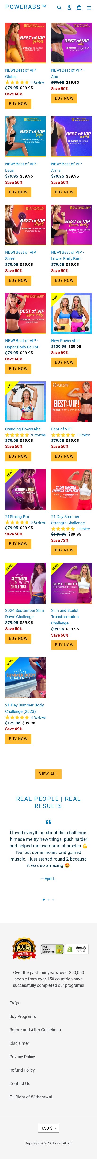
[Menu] (89, 7)
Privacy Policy (22, 1056)
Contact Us (19, 1083)
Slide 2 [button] (48, 899)
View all (48, 774)
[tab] (43, 899)
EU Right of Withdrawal (30, 1096)
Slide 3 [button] (53, 899)
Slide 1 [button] (43, 899)
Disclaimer (19, 1043)
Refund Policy (22, 1070)
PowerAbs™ (26, 7)
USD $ (47, 1128)
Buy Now (18, 104)
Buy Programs (22, 1016)
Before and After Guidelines (35, 1029)
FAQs (14, 1002)
